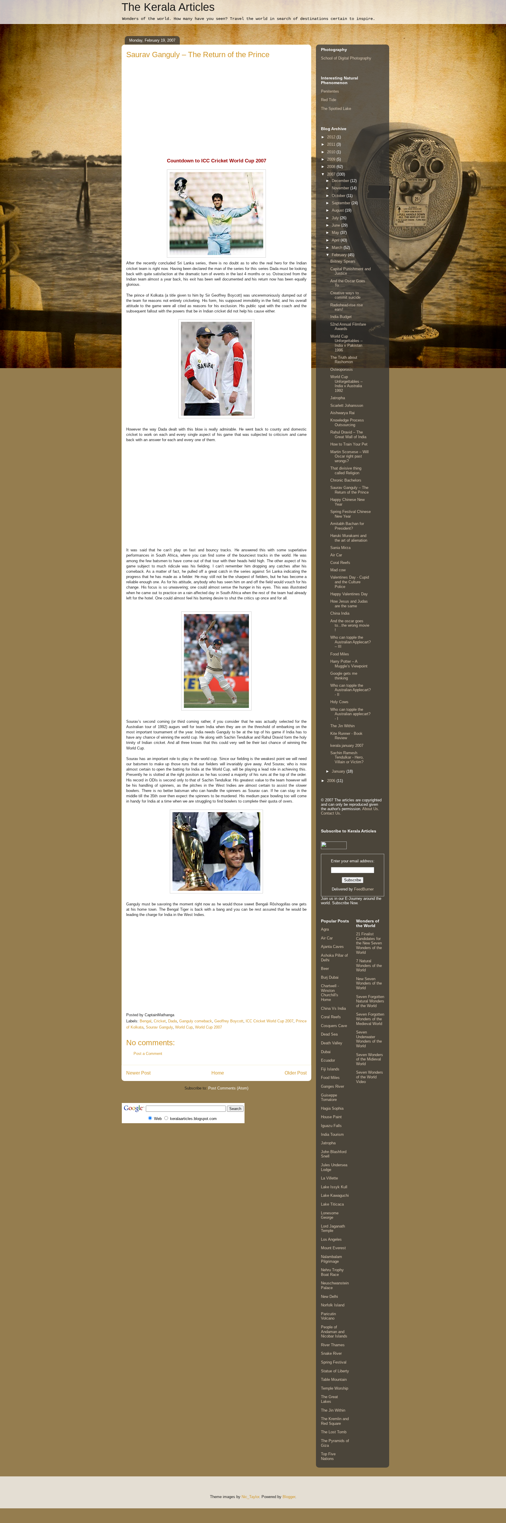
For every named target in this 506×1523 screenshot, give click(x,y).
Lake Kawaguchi (335, 1195)
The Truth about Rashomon (343, 359)
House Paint (331, 1117)
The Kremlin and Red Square (335, 1421)
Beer (325, 968)
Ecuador (328, 1060)
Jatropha (337, 398)
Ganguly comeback (195, 1021)
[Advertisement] (216, 104)
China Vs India (333, 1008)
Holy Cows (339, 702)
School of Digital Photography (346, 58)
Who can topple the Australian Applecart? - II (350, 690)
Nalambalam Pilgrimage (331, 1259)
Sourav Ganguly (159, 1027)
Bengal (145, 1021)
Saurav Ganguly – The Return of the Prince (349, 489)
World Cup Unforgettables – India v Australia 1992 (346, 384)
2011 (331, 144)
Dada (172, 1021)
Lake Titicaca (332, 1204)
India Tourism (332, 1134)
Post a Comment (148, 1053)
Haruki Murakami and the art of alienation (348, 538)
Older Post (296, 1072)
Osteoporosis (341, 369)
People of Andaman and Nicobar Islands (334, 1331)
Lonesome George (330, 1215)
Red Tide (328, 100)
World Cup (184, 1027)
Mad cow (338, 570)
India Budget (341, 317)
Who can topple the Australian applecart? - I (350, 714)
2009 (331, 159)
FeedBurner (364, 889)
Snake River (331, 1353)
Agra (325, 929)
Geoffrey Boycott (228, 1021)
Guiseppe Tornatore (329, 1097)
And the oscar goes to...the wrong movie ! (349, 625)
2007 (331, 174)
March (337, 247)
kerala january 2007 (346, 745)
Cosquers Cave (334, 1026)
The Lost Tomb (333, 1432)
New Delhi (329, 1296)
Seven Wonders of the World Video (369, 1077)
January (339, 771)
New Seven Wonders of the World (369, 983)
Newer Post (138, 1072)
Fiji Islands (330, 1069)
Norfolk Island (332, 1305)
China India (339, 613)
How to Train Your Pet (348, 444)
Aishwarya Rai (342, 413)
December (341, 181)
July (336, 218)
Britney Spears (342, 261)
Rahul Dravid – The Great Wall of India (348, 434)
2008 (331, 166)
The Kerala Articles (168, 7)
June (336, 225)
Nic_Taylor (250, 1497)
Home (217, 1072)
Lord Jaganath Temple (333, 1228)
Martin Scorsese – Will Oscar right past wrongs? (349, 456)
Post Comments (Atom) (228, 1088)
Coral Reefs (340, 562)
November (341, 188)
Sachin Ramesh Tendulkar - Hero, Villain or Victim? (347, 757)
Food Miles (339, 654)
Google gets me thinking (343, 675)
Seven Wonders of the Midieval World (369, 1059)
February (340, 255)
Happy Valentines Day (349, 594)
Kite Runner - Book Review (346, 735)
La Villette (329, 1178)
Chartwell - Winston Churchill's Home (330, 993)
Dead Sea (329, 1034)
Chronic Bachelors (345, 480)
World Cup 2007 (208, 1027)
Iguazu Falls (331, 1125)
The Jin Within (342, 726)
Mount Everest (333, 1248)
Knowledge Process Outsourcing (347, 422)
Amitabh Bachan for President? (347, 526)
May (336, 232)
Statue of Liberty (335, 1371)
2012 (331, 137)
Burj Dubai (330, 977)
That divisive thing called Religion (345, 470)
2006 (331, 781)
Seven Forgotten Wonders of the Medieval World (370, 1019)
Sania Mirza (340, 547)
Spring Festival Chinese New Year (350, 514)
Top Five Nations (328, 1456)
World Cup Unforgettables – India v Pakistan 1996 (346, 343)
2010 (331, 152)
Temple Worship (334, 1388)
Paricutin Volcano (328, 1316)
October (339, 195)
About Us (370, 809)
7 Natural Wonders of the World (369, 965)
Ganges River (332, 1086)
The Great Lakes (329, 1399)
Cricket (160, 1021)
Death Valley (331, 1043)
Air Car (336, 555)
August (338, 210)
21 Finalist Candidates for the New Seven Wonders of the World (369, 943)
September (341, 203)
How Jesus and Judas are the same (349, 603)
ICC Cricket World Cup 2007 (269, 1021)
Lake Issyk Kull (334, 1187)
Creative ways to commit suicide (345, 295)
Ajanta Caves (332, 946)
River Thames (333, 1345)
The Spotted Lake (336, 108)
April (336, 240)
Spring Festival (333, 1362)
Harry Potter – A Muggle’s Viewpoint (348, 663)
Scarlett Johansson (346, 405)
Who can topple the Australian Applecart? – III (350, 642)
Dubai (326, 1052)
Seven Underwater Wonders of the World (369, 1039)
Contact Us (330, 813)
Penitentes (330, 91)
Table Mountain (334, 1379)
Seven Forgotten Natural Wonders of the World (370, 1001)
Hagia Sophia (332, 1108)
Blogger (289, 1497)
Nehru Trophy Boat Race (332, 1272)
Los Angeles (331, 1239)
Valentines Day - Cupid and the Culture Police (349, 582)
